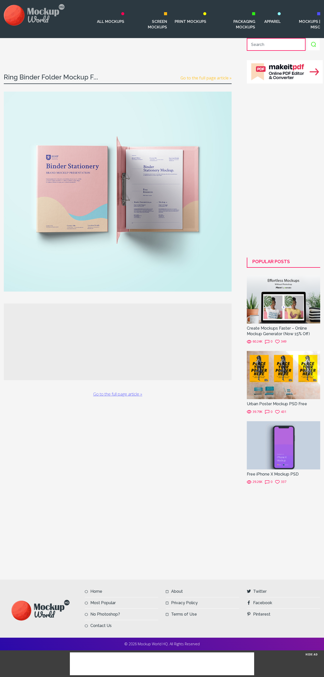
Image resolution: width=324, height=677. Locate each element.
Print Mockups (190, 21)
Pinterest (261, 614)
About (177, 591)
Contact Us (101, 625)
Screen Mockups (157, 24)
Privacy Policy (184, 602)
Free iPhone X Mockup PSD (273, 474)
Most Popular (103, 602)
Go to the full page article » (206, 78)
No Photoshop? (105, 614)
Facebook (262, 602)
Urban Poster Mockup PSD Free (277, 403)
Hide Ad (312, 654)
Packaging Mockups (244, 24)
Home (96, 591)
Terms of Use (184, 614)
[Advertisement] (118, 49)
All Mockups (110, 21)
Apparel (272, 21)
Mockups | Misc (309, 24)
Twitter (260, 591)
